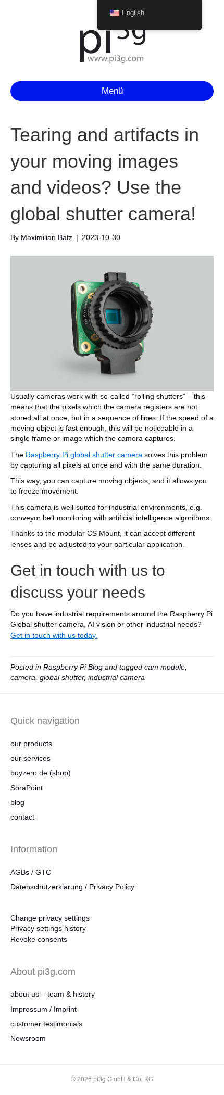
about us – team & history (52, 994)
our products (31, 743)
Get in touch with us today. (53, 635)
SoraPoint (26, 788)
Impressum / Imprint (43, 1009)
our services (30, 758)
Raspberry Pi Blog (73, 667)
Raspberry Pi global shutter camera (84, 454)
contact (22, 817)
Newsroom (28, 1038)
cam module (164, 667)
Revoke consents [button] (38, 939)
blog (17, 802)
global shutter (62, 677)
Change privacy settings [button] (50, 918)
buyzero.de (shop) (40, 773)
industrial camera (116, 677)
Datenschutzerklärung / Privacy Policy (72, 887)
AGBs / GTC (30, 872)
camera (22, 677)
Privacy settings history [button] (48, 928)
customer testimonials (46, 1024)
